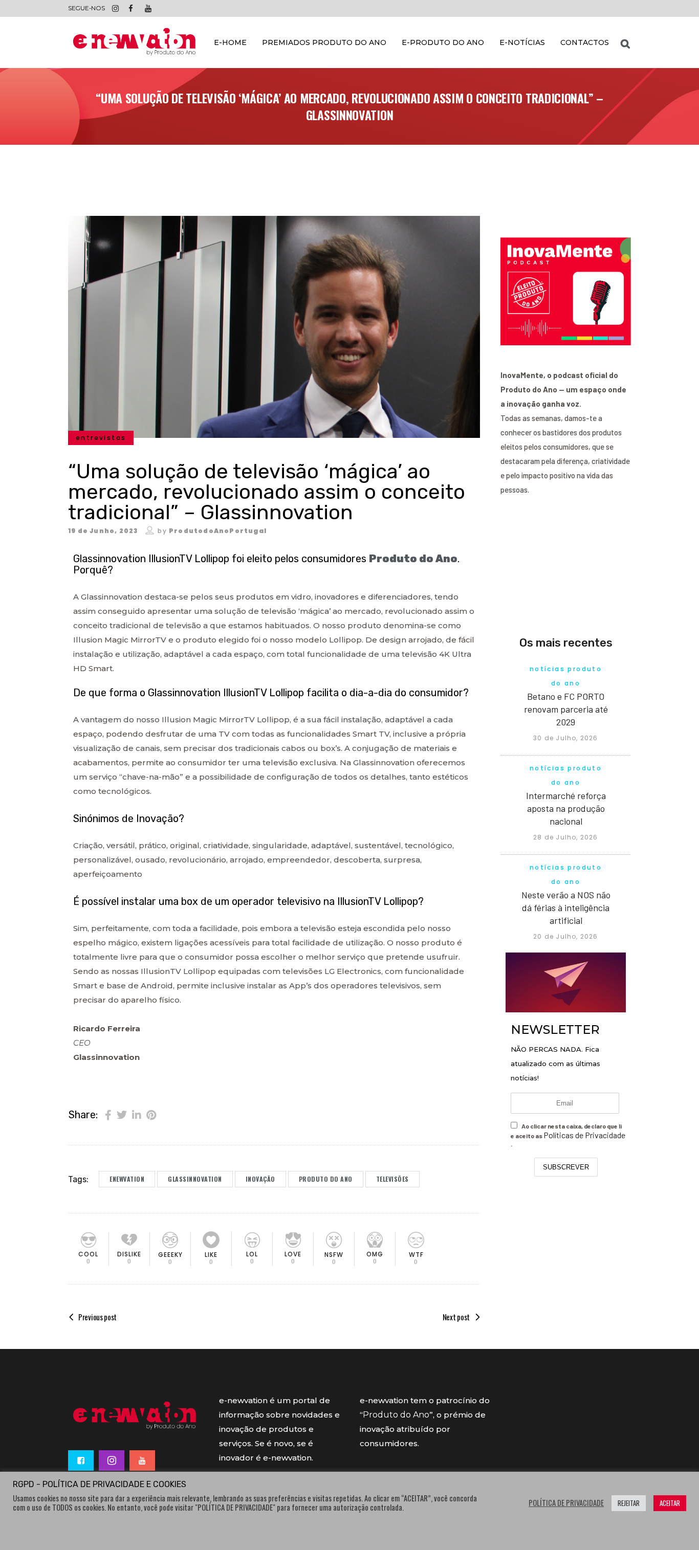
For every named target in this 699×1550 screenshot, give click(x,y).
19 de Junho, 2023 (103, 530)
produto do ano (326, 1179)
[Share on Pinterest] (151, 1114)
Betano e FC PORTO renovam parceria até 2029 (566, 709)
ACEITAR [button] (670, 1503)
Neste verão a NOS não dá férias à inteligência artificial (565, 907)
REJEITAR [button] (629, 1503)
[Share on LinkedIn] (136, 1114)
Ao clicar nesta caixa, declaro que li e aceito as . (568, 1134)
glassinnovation (195, 1179)
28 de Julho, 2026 (565, 837)
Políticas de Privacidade (584, 1135)
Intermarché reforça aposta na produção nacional (566, 808)
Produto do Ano (413, 558)
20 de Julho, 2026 (565, 936)
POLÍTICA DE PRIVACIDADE (566, 1503)
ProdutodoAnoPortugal (218, 530)
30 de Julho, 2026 (565, 738)
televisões (392, 1179)
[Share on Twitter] (122, 1114)
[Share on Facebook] (108, 1114)
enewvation (127, 1179)
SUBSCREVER (566, 1167)
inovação (260, 1179)
